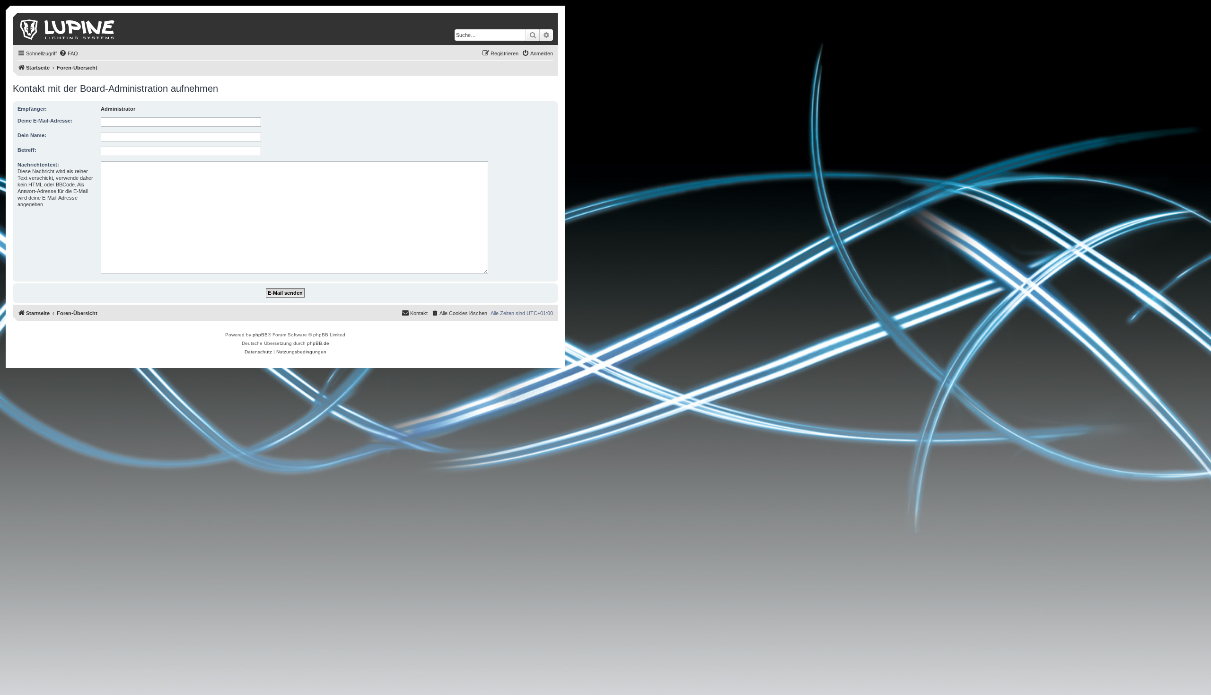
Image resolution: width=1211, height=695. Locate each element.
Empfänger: (32, 109)
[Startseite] (68, 29)
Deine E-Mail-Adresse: (45, 120)
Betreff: (27, 150)
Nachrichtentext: (38, 164)
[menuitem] (68, 53)
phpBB (260, 334)
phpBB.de (318, 343)
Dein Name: (32, 135)
